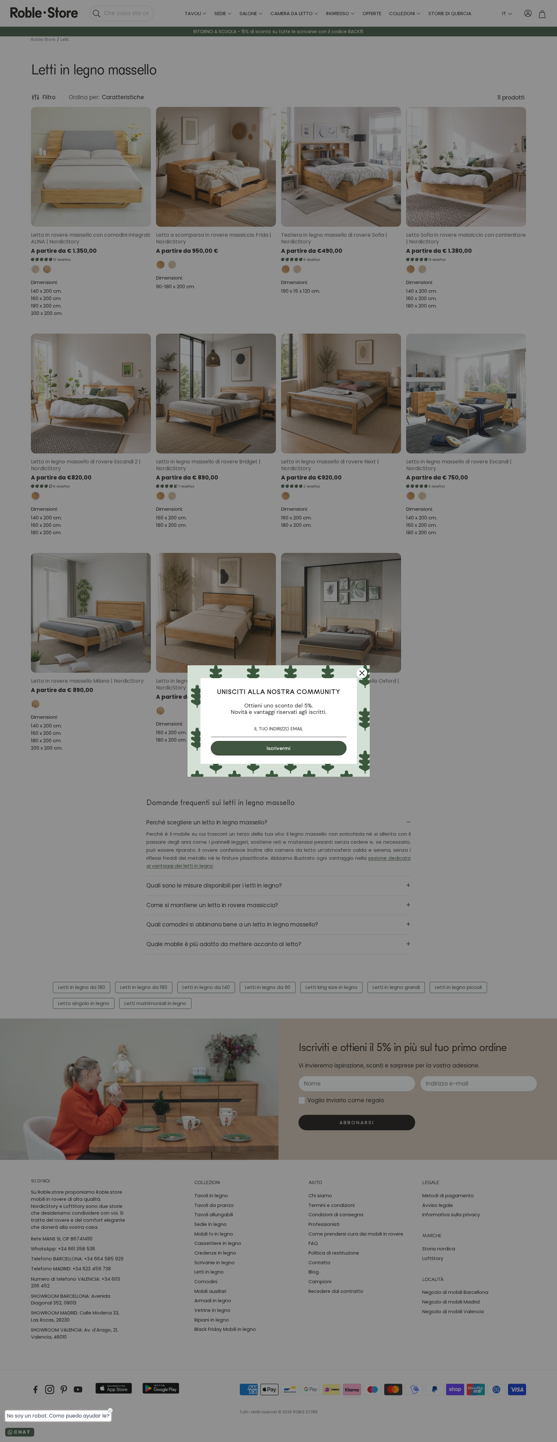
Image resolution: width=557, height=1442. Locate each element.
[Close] (362, 673)
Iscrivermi (278, 748)
